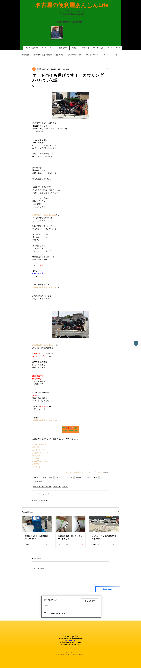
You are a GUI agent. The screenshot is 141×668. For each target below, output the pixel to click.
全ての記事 (25, 55)
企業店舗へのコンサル (93, 55)
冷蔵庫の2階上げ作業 (74, 55)
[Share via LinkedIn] (43, 494)
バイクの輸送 (38, 481)
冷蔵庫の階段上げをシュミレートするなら (70, 537)
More (106, 55)
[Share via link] (48, 494)
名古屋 (43, 477)
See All (117, 512)
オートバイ (79, 477)
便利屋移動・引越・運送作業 (42, 55)
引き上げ (59, 477)
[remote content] (70, 430)
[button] (116, 55)
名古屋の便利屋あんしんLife (64, 654)
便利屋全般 (59, 55)
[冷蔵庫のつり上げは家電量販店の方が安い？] (37, 524)
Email (46, 605)
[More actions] (107, 69)
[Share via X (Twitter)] (38, 494)
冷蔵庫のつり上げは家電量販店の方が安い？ (37, 537)
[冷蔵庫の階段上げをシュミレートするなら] (70, 524)
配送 (95, 477)
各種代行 (65, 487)
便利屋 (36, 477)
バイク (88, 477)
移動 (50, 477)
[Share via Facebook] (33, 494)
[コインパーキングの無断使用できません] (104, 524)
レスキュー (68, 477)
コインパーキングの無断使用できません (104, 537)
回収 (102, 477)
